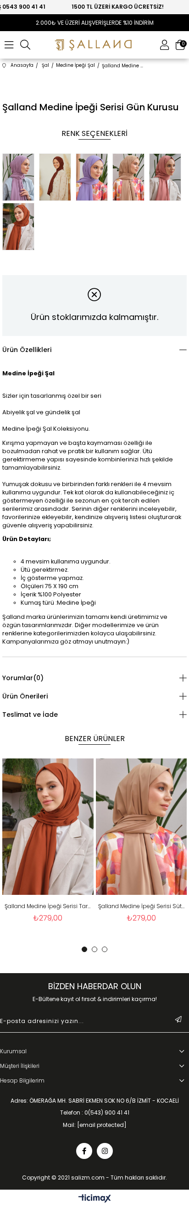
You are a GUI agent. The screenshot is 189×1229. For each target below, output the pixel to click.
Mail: (95, 1125)
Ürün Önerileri (25, 696)
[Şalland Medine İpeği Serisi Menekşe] (94, 178)
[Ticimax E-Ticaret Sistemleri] (94, 1199)
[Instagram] (105, 1151)
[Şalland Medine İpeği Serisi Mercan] (167, 178)
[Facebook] (84, 1151)
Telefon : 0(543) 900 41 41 (94, 1112)
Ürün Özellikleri (26, 349)
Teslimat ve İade (30, 714)
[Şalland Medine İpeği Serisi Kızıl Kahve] (57, 178)
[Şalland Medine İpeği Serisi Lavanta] (20, 178)
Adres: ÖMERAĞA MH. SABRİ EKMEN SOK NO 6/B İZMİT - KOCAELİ (95, 1100)
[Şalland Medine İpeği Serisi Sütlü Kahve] (130, 178)
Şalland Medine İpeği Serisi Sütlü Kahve (132, 906)
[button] (84, 949)
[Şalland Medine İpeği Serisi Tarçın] (20, 227)
